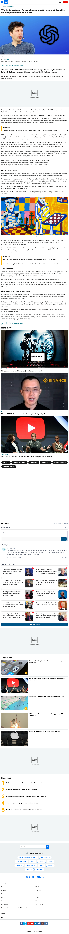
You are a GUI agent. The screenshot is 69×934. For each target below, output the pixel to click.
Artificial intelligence (19, 462)
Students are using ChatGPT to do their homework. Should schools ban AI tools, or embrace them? (30, 264)
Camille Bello (6, 59)
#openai (28, 165)
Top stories (6, 657)
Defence (41, 861)
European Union (21, 861)
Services (3, 913)
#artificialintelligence (15, 162)
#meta (3, 165)
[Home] (1, 6)
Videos (37, 901)
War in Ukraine (45, 857)
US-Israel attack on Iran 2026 (27, 857)
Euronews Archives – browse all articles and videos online (17, 907)
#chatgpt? (4, 162)
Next (5, 6)
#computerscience (12, 165)
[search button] (47, 847)
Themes (3, 883)
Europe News (5, 369)
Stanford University (60, 462)
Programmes (4, 904)
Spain (32, 861)
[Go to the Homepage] (6, 2)
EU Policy (39, 869)
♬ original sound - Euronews (40, 165)
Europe (3, 886)
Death (41, 865)
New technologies (8, 466)
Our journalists (39, 904)
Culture (3, 901)
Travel (37, 897)
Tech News (11, 6)
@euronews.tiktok (7, 160)
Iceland (50, 865)
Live (65, 2)
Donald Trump (31, 865)
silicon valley (45, 462)
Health (3, 897)
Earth (2, 893)
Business (3, 890)
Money (3, 411)
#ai (40, 160)
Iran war (29, 869)
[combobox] (34, 847)
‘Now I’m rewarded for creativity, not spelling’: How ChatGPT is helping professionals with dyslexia (30, 130)
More (2, 917)
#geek (28, 162)
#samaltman (44, 162)
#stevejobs (21, 165)
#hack (32, 162)
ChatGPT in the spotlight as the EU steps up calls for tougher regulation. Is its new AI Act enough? (30, 259)
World (37, 886)
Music (50, 861)
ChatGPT (6, 462)
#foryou (37, 162)
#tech (24, 162)
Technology (33, 462)
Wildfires (19, 865)
